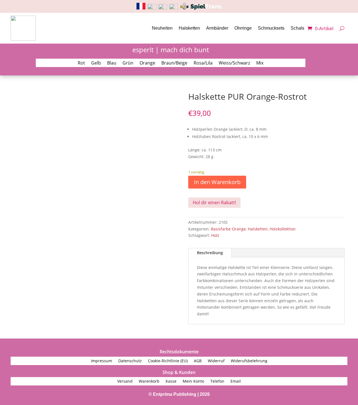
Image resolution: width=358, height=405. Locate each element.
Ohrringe (243, 28)
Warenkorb (149, 381)
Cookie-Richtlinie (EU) (168, 361)
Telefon (217, 381)
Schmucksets (271, 28)
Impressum (101, 361)
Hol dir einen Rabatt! (214, 202)
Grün (128, 63)
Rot (81, 63)
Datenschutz (130, 361)
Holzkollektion (283, 229)
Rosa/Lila (203, 63)
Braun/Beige (174, 63)
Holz (215, 235)
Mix (259, 63)
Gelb (96, 63)
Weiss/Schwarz (234, 63)
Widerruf (216, 361)
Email (235, 381)
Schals (297, 28)
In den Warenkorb (217, 182)
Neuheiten (162, 28)
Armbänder (217, 28)
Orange (147, 63)
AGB (198, 361)
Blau (111, 63)
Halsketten (189, 28)
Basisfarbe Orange (228, 229)
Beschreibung (210, 252)
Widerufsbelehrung (249, 361)
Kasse (171, 381)
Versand (125, 381)
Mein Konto (193, 381)
